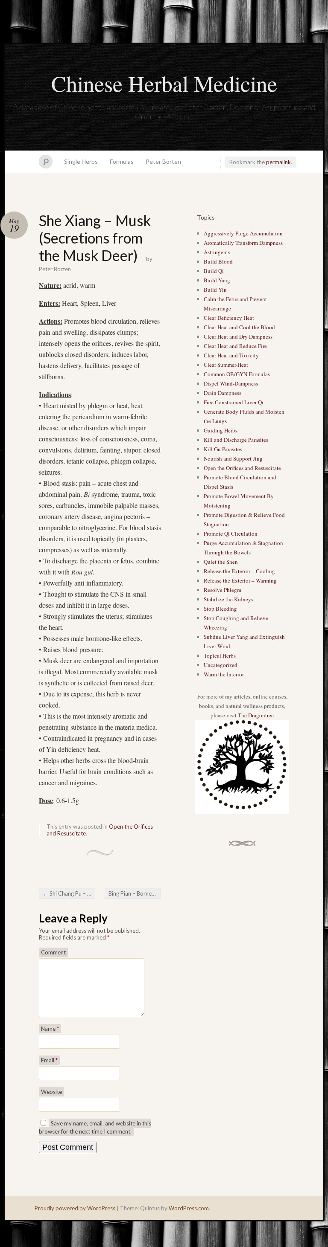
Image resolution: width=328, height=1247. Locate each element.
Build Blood (218, 261)
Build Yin (215, 289)
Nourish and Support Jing (233, 458)
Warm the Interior (224, 674)
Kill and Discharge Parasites (236, 440)
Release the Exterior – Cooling (239, 571)
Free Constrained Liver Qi (234, 402)
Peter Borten (163, 161)
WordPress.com (189, 1208)
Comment (53, 952)
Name (50, 1028)
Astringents (217, 252)
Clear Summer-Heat (226, 364)
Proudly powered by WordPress (75, 1208)
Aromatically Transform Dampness (243, 242)
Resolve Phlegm (222, 590)
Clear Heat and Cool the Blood (239, 327)
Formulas (122, 161)
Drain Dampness (222, 393)
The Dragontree (256, 715)
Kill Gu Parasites (223, 449)
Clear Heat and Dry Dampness (238, 336)
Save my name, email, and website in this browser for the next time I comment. (95, 1127)
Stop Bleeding (220, 608)
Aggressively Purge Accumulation (243, 233)
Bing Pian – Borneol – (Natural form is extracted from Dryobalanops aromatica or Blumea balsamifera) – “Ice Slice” (134, 893)
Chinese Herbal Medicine (164, 83)
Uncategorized (220, 665)
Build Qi (214, 271)
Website (51, 1091)
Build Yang (217, 280)
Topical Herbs (220, 655)
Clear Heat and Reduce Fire (235, 346)
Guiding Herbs (220, 430)
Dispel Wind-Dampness (231, 383)
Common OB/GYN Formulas (237, 374)
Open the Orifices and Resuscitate (242, 468)
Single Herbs (81, 161)
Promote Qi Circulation (231, 533)
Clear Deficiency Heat (229, 318)
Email (49, 1060)
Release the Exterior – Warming (240, 580)
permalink (278, 162)
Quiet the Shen (221, 562)
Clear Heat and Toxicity (231, 355)
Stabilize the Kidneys (228, 599)
